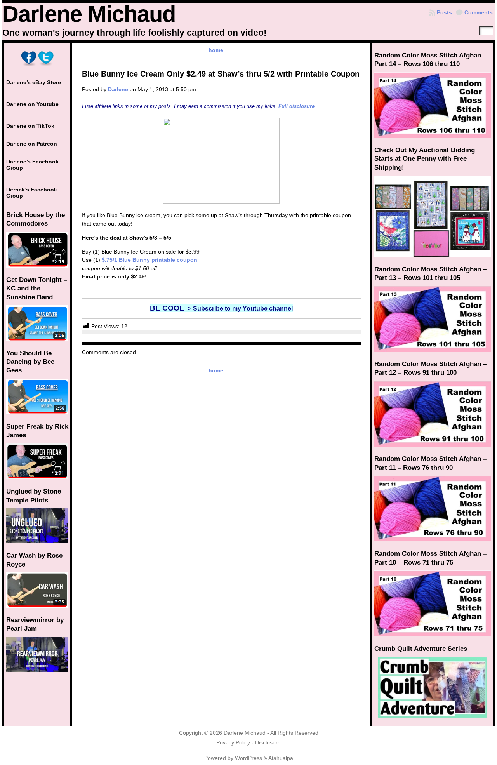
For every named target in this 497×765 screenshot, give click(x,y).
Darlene (118, 89)
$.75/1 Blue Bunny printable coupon (149, 260)
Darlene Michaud (89, 14)
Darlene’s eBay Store (33, 82)
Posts (444, 12)
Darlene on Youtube (32, 104)
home (216, 50)
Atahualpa (280, 758)
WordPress (248, 758)
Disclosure (268, 743)
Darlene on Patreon (31, 144)
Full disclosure (296, 106)
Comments (478, 12)
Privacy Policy (233, 743)
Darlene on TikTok (30, 126)
